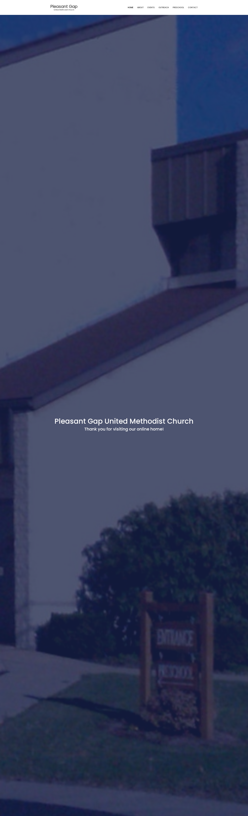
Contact (193, 7)
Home (130, 7)
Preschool (178, 7)
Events (151, 7)
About (140, 7)
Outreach (163, 7)
